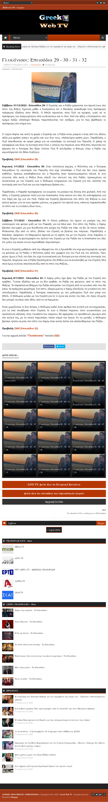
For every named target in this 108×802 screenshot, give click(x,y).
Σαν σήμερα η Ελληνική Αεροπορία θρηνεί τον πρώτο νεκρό (43, 766)
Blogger (14, 797)
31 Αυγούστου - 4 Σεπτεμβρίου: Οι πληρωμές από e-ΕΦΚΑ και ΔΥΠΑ (47, 731)
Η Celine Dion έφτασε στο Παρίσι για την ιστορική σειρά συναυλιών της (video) (52, 719)
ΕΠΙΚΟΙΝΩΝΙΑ (32, 794)
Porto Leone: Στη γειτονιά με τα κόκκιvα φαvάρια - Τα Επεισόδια (45, 655)
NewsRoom (36, 64)
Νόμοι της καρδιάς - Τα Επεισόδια (31, 610)
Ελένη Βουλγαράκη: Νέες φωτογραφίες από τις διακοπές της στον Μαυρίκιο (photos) (55, 708)
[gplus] (104, 2)
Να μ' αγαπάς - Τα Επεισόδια (28, 678)
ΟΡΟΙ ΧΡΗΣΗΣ (17, 794)
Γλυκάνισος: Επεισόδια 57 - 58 (86, 404)
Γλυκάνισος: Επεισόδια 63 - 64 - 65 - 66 (20, 403)
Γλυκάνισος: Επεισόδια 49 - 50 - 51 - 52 (54, 425)
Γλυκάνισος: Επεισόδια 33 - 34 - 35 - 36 (88, 448)
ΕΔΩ (56, 335)
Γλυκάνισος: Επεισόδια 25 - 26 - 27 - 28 (54, 471)
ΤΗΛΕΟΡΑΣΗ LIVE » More (19, 540)
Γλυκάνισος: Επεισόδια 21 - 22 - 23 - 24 (88, 471)
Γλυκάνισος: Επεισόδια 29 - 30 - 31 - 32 (20, 471)
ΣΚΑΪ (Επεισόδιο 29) (26, 159)
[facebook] (97, 2)
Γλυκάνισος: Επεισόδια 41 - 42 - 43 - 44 (20, 448)
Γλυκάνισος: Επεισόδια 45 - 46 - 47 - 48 (88, 425)
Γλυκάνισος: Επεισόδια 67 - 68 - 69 (88, 380)
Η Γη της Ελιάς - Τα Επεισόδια (29, 633)
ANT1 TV (19, 558)
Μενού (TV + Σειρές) (14, 7)
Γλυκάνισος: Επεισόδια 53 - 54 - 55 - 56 (20, 425)
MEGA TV (19, 546)
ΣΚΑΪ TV (19, 592)
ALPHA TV (20, 581)
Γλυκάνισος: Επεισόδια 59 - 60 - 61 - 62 (54, 403)
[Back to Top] (104, 794)
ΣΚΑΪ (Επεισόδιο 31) (26, 270)
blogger (101, 523)
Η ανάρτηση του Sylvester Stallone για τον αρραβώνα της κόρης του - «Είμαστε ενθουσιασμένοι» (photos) (51, 46)
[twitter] (101, 2)
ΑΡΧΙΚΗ (6, 794)
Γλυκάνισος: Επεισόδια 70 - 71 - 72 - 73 (54, 379)
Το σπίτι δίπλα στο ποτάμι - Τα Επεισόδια (35, 644)
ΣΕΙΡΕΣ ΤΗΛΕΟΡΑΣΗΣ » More (21, 604)
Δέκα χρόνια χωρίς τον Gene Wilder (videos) (35, 754)
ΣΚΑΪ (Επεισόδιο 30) (26, 213)
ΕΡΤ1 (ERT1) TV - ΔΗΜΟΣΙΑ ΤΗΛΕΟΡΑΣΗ (35, 569)
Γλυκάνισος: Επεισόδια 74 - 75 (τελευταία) (18, 379)
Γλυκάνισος (50, 64)
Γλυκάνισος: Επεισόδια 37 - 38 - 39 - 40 (54, 448)
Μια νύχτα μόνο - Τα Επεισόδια (30, 667)
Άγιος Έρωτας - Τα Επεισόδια (28, 621)
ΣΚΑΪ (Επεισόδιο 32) (26, 328)
